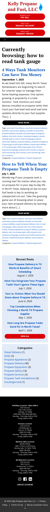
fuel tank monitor (16, 136)
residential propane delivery (20, 237)
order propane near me (21, 227)
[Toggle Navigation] (25, 40)
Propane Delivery (18, 158)
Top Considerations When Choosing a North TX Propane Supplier (25, 310)
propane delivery (24, 141)
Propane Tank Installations (19, 378)
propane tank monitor (28, 150)
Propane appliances (15, 229)
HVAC (7, 356)
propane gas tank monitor (31, 147)
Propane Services (14, 374)
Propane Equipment (33, 158)
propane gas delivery (21, 144)
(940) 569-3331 (25, 468)
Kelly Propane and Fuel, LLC (23, 501)
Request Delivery (25, 24)
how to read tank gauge (24, 139)
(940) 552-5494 (25, 432)
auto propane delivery (15, 218)
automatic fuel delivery (15, 128)
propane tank (35, 232)
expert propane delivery (25, 224)
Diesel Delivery (12, 352)
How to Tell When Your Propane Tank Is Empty (24, 166)
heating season (8, 139)
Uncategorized (12, 382)
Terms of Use (17, 505)
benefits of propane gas (25, 133)
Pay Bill (25, 16)
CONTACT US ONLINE (25, 484)
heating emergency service (34, 136)
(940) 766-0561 (25, 450)
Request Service (25, 32)
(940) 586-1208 (19, 414)
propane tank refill (26, 235)
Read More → (25, 122)
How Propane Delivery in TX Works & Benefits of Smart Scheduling (25, 268)
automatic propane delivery (36, 128)
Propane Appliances (15, 359)
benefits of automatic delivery (14, 131)
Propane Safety (13, 370)
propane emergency (40, 141)
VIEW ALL (25, 336)
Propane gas (7, 144)
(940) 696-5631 (31, 414)
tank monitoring (33, 152)
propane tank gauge (10, 150)
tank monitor (21, 152)
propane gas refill (13, 147)
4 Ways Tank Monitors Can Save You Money (23, 72)
